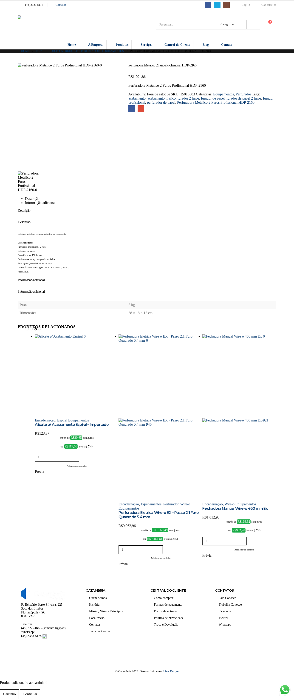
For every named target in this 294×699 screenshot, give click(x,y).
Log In (246, 4)
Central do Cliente (177, 44)
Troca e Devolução (166, 624)
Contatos (61, 4)
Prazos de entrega (165, 611)
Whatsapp (225, 624)
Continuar (30, 694)
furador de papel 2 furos (243, 98)
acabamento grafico (161, 98)
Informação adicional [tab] (40, 203)
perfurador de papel (161, 102)
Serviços (146, 44)
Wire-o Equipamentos (230, 504)
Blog (206, 44)
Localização (97, 618)
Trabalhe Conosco (100, 631)
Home (72, 44)
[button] (27, 329)
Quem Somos (98, 598)
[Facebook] (208, 5)
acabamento (137, 98)
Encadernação (35, 420)
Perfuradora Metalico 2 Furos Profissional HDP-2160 (215, 102)
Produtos (122, 44)
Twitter (223, 618)
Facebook (131, 108)
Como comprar (163, 598)
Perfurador (243, 94)
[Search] (253, 24)
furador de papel (213, 98)
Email (141, 108)
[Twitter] (217, 5)
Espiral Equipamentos (63, 420)
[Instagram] (226, 5)
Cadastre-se (268, 4)
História (94, 604)
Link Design (171, 671)
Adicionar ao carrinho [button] (67, 466)
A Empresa (95, 44)
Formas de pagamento (168, 604)
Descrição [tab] (32, 199)
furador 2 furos (188, 98)
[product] (67, 376)
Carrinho (9, 694)
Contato (226, 44)
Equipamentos (223, 94)
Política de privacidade (169, 618)
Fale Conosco (227, 598)
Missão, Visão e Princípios (106, 611)
